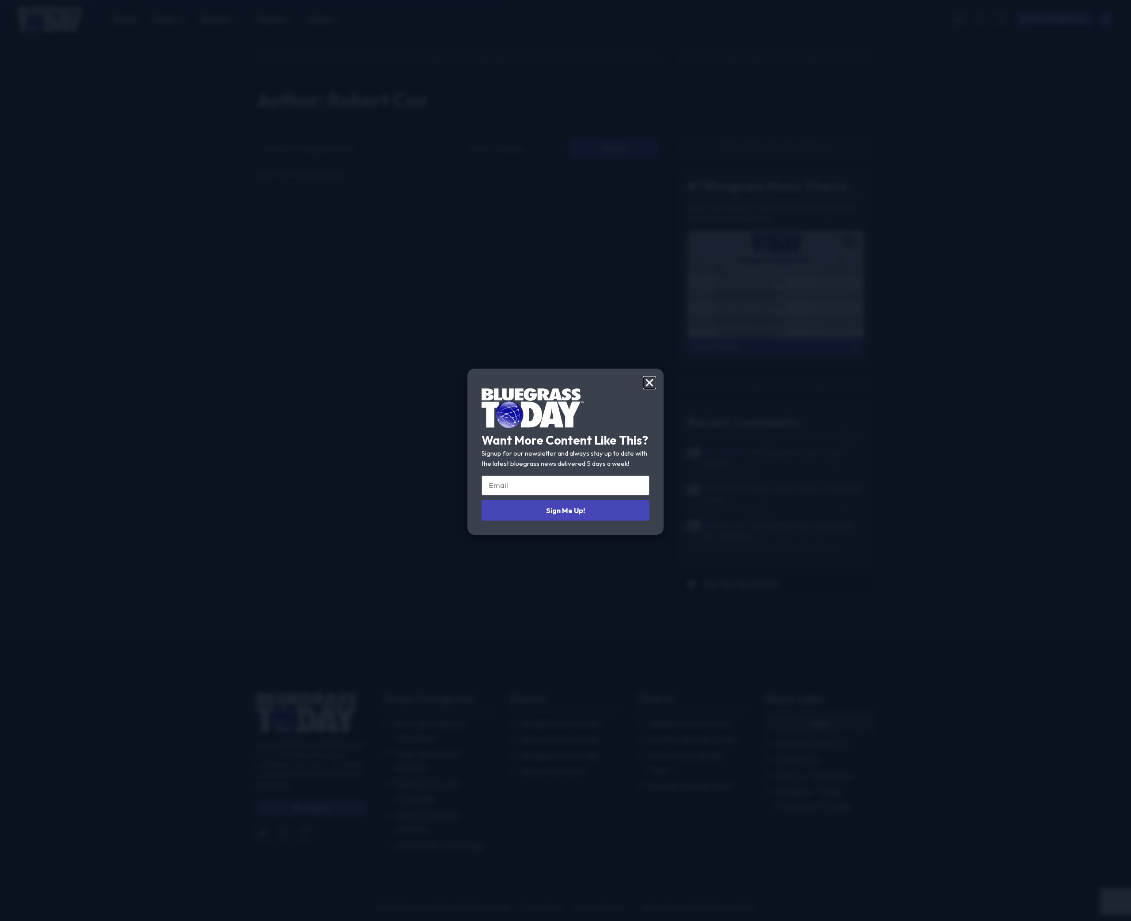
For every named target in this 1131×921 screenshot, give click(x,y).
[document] (565, 460)
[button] (649, 382)
